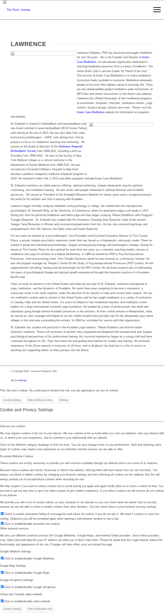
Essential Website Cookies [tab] (16, 456)
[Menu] (155, 9)
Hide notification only (40, 400)
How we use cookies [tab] (12, 426)
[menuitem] (155, 9)
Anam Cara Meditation (90, 112)
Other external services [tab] (14, 528)
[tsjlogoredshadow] (16, 9)
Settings (63, 400)
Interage (22, 380)
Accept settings (12, 400)
